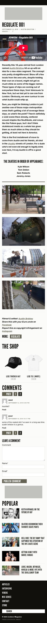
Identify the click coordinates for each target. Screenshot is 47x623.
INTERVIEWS (7, 588)
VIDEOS (5, 31)
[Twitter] (32, 605)
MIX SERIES (6, 597)
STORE (4, 605)
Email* (4, 471)
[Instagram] (37, 605)
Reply (4, 410)
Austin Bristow (27, 29)
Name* (5, 463)
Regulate (15, 336)
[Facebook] (28, 605)
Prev (8, 394)
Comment (6, 445)
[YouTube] (42, 605)
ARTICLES (6, 584)
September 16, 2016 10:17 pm (19, 418)
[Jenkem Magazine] (23, 2)
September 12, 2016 (10, 29)
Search (4, 611)
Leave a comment (11, 441)
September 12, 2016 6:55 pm (18, 403)
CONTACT (5, 601)
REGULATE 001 (13, 24)
